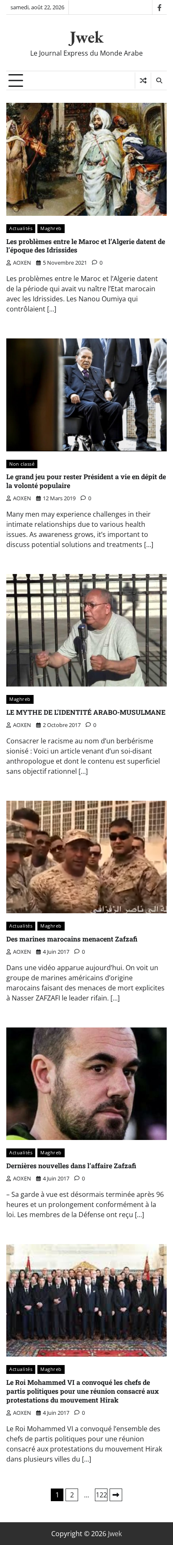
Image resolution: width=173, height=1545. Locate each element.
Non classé (21, 464)
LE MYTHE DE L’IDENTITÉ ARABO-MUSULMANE (85, 712)
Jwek (87, 37)
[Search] (159, 80)
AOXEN (22, 262)
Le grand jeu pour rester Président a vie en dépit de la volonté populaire (86, 481)
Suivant (116, 1495)
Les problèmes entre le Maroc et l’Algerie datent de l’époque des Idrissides (85, 246)
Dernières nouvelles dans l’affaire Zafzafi (71, 1165)
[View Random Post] (143, 80)
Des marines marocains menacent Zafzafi (71, 938)
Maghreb (51, 228)
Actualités (20, 228)
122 (101, 1494)
